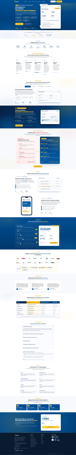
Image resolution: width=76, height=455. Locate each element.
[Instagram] (16, 450)
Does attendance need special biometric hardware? (30, 337)
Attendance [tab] (28, 86)
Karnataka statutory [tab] (41, 86)
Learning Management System (34, 443)
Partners (39, 1)
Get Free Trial (53, 1)
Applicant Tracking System (33, 444)
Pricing (30, 1)
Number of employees (27, 229)
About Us (42, 436)
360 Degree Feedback (33, 446)
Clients (33, 1)
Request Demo (59, 1)
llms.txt (61, 453)
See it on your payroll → (38, 166)
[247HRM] (17, 1)
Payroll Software (32, 437)
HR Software (31, 436)
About (36, 1)
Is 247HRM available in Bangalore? (27, 326)
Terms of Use (54, 453)
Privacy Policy (49, 453)
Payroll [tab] (34, 86)
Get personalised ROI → (54, 242)
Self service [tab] (48, 86)
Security (58, 453)
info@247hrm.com (17, 445)
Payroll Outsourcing (32, 438)
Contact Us (42, 443)
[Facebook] (15, 450)
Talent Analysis (32, 445)
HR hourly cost (27, 233)
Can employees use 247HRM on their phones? (29, 344)
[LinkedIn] (18, 450)
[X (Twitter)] (20, 450)
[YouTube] (22, 450)
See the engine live (19, 125)
